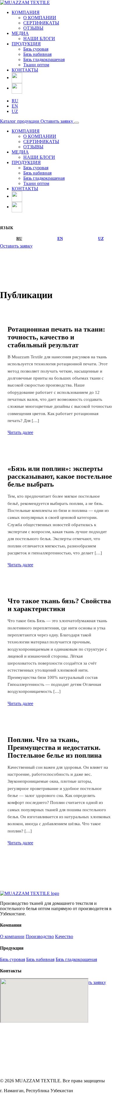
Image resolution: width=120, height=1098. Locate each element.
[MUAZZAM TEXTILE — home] (29, 893)
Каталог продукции (20, 121)
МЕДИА (20, 33)
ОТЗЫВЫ (33, 28)
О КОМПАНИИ (39, 17)
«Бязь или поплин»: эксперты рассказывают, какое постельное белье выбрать (60, 476)
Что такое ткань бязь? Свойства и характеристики (59, 605)
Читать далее (20, 432)
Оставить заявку (57, 121)
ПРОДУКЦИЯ (26, 43)
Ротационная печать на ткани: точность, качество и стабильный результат (56, 337)
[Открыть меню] (76, 123)
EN (15, 106)
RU (15, 100)
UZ (15, 111)
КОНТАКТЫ (25, 69)
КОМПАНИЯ (26, 12)
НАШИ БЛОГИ (39, 38)
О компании (12, 936)
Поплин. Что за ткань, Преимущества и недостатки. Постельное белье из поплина (55, 747)
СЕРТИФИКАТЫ (41, 22)
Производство (40, 936)
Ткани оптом (36, 64)
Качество (64, 936)
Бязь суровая (35, 49)
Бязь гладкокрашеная (44, 59)
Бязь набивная (37, 54)
